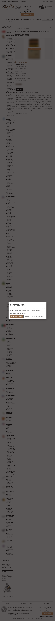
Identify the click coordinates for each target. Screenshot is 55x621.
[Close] (46, 302)
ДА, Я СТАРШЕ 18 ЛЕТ (16, 316)
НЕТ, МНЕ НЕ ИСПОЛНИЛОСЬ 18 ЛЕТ (34, 316)
